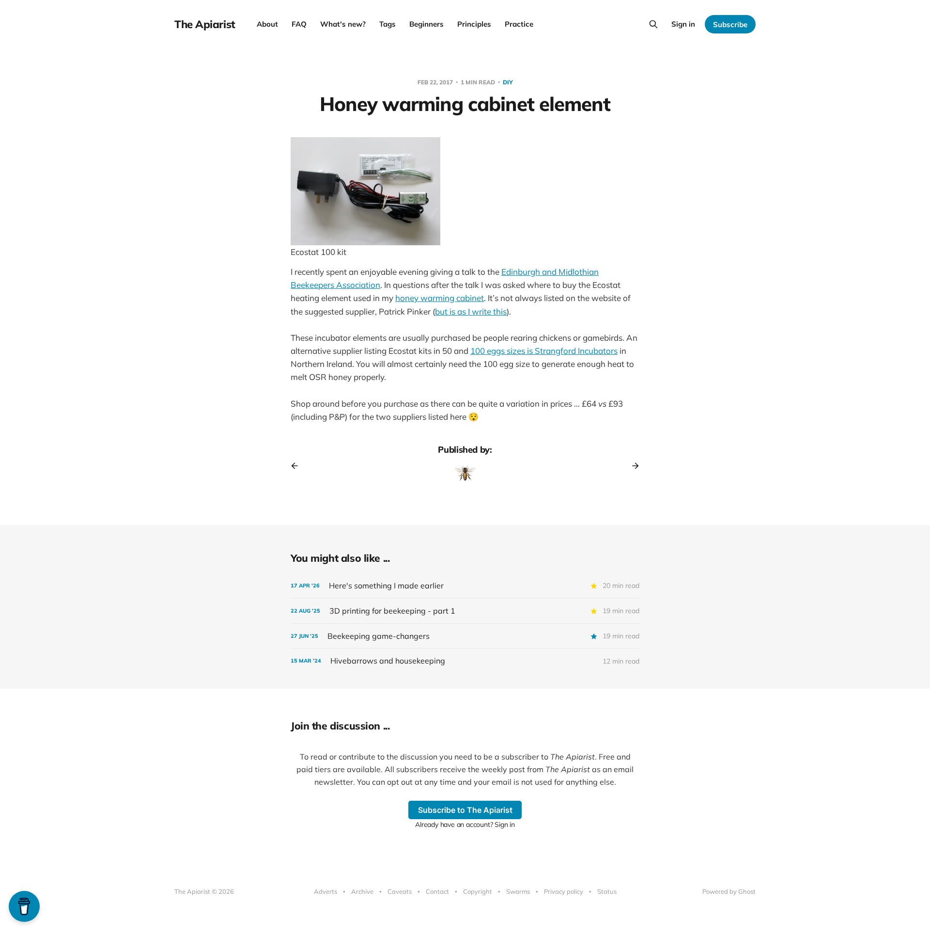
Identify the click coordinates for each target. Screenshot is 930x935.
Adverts (325, 891)
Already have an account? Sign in (465, 824)
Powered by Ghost (729, 891)
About (267, 24)
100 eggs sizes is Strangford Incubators (544, 351)
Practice (519, 24)
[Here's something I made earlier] (465, 585)
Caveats (400, 891)
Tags (387, 24)
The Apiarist (204, 24)
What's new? (343, 24)
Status (607, 891)
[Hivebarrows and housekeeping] (465, 661)
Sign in (683, 24)
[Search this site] (653, 24)
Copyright (477, 891)
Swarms (518, 891)
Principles (474, 24)
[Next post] (632, 466)
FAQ (299, 24)
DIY (508, 82)
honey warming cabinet (439, 298)
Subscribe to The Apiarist (465, 810)
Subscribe (730, 24)
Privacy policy (563, 891)
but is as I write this (471, 311)
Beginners (426, 24)
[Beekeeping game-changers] (465, 636)
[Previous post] (298, 466)
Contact (437, 891)
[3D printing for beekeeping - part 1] (465, 611)
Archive (362, 891)
